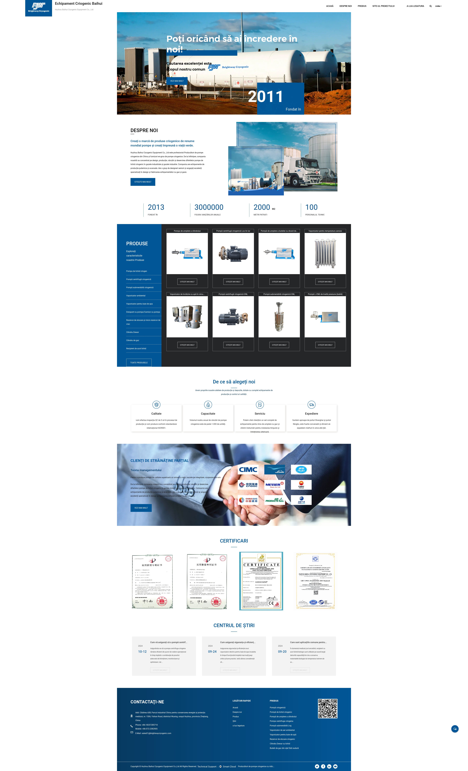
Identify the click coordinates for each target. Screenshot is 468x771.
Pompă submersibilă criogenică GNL (279, 294)
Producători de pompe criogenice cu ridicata (256, 766)
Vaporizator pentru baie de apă (283, 734)
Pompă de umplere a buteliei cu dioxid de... (279, 231)
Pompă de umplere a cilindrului (283, 716)
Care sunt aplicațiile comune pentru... (308, 642)
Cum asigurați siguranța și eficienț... (238, 642)
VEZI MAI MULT (177, 81)
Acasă (329, 6)
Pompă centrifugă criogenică (138, 279)
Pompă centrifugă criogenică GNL (233, 294)
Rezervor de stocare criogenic (282, 739)
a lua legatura (415, 6)
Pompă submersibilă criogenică (139, 287)
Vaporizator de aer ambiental (282, 730)
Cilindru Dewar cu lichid (280, 743)
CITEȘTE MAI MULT (160, 670)
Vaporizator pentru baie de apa (139, 304)
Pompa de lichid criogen (136, 271)
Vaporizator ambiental (135, 295)
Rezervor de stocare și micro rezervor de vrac (143, 322)
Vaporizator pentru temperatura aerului (325, 231)
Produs (362, 6)
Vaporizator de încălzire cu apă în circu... (187, 294)
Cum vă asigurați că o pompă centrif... (168, 642)
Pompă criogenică (277, 707)
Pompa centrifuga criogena (281, 721)
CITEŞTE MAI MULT (142, 182)
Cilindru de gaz (132, 340)
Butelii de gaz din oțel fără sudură (284, 748)
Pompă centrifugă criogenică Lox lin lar (233, 231)
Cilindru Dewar (132, 332)
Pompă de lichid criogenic (281, 712)
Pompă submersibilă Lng (280, 725)
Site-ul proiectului (383, 6)
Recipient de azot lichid (136, 348)
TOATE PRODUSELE (139, 362)
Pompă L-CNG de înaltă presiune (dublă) (325, 294)
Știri (234, 721)
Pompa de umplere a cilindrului (187, 231)
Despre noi (346, 6)
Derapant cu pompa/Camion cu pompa (143, 312)
